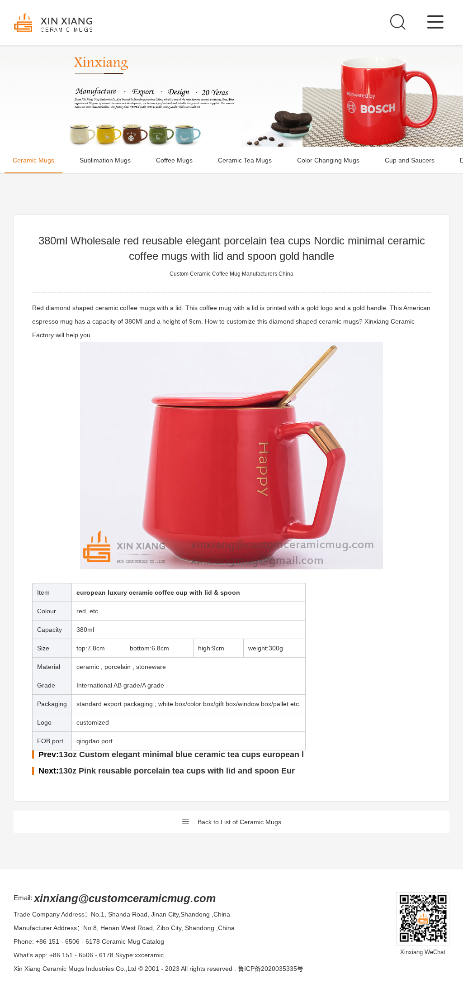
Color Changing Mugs (328, 160)
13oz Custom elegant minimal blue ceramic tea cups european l (181, 754)
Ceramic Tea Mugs (245, 160)
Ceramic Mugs (33, 160)
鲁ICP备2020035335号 (270, 968)
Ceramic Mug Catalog (133, 941)
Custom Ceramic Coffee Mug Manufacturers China (231, 274)
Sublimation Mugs (105, 160)
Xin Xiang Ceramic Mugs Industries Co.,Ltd (75, 968)
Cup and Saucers (410, 160)
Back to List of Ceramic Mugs (239, 822)
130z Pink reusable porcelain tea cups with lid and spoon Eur (177, 770)
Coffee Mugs (174, 160)
